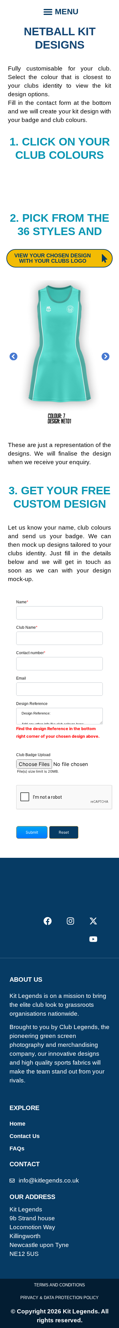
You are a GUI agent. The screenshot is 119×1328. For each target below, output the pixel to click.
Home (17, 1124)
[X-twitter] (93, 921)
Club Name (26, 627)
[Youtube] (93, 939)
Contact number (30, 653)
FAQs (17, 1148)
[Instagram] (71, 921)
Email (21, 678)
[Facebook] (47, 921)
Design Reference (32, 704)
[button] (48, 11)
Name (22, 602)
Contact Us (25, 1136)
